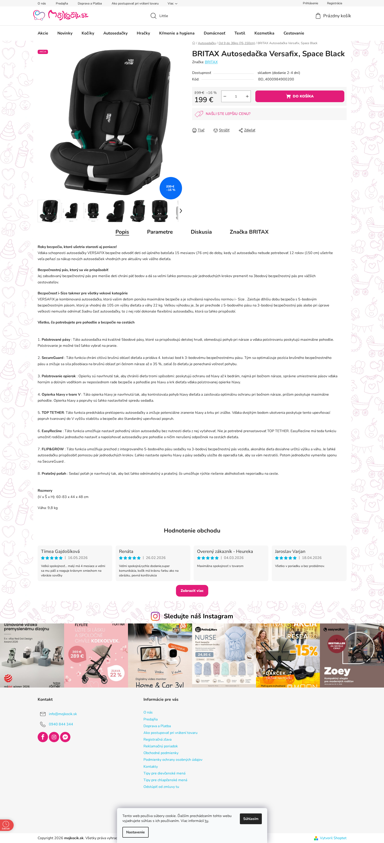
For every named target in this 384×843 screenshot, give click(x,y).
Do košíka (303, 96)
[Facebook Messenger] (65, 737)
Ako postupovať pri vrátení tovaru (135, 3)
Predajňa (62, 3)
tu (206, 820)
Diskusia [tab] (201, 231)
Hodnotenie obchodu (192, 531)
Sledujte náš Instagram (198, 616)
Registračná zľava (157, 739)
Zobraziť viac (192, 590)
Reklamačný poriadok (160, 746)
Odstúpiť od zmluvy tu (161, 786)
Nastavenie (135, 832)
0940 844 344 (61, 724)
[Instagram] (54, 737)
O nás (42, 3)
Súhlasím (250, 818)
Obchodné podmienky (160, 752)
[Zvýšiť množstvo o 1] (247, 96)
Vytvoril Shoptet (333, 838)
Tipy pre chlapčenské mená (165, 780)
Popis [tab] (122, 231)
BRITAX (211, 62)
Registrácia (334, 3)
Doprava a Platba (90, 3)
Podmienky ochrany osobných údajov (172, 759)
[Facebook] (43, 737)
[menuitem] (43, 33)
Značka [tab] (249, 231)
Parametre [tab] (160, 231)
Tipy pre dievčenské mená (164, 773)
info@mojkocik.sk (63, 713)
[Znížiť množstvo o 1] (224, 96)
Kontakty (150, 766)
